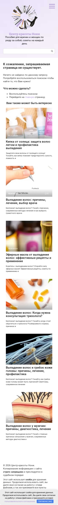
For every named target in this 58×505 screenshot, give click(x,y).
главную (29, 97)
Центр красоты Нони (24, 34)
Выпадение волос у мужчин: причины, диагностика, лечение (28, 427)
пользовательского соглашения (19, 501)
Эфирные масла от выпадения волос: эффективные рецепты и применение (28, 258)
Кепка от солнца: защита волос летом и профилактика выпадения (28, 145)
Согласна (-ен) (45, 501)
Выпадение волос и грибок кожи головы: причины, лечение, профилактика (29, 371)
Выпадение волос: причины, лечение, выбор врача (26, 201)
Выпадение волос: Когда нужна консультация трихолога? (28, 314)
